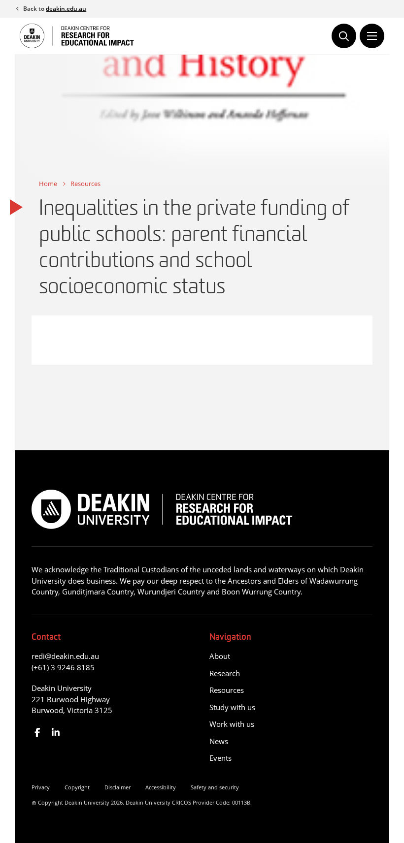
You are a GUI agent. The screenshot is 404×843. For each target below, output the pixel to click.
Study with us (232, 707)
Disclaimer (117, 787)
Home (48, 183)
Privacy (41, 787)
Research (224, 673)
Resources (85, 183)
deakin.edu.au (66, 8)
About (219, 656)
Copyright (77, 787)
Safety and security (215, 787)
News (218, 741)
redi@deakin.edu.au (65, 656)
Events (220, 758)
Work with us (231, 724)
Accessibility (160, 787)
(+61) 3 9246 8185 (63, 667)
